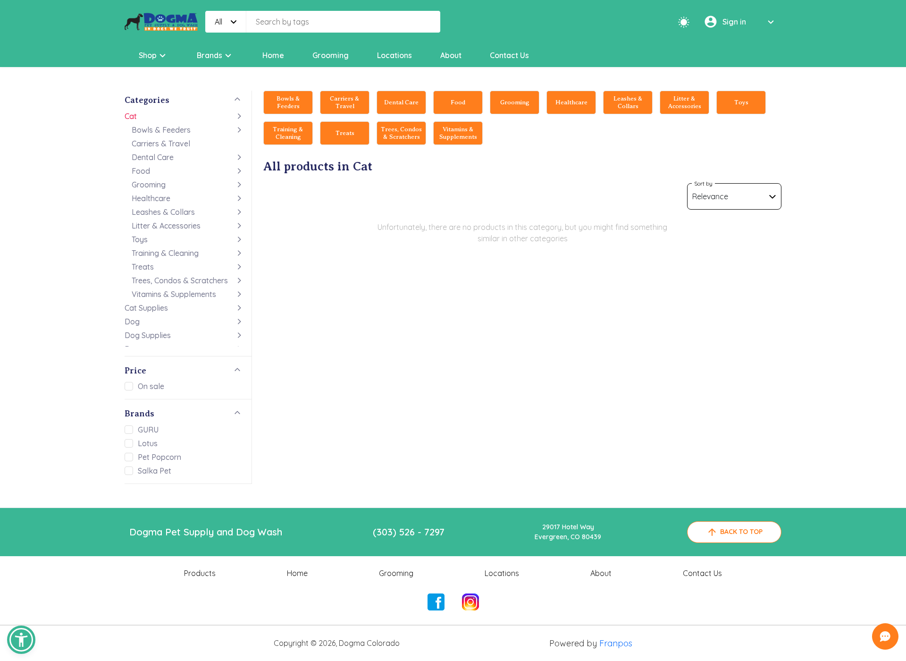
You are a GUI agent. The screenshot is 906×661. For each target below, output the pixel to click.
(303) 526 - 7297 (409, 532)
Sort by (703, 183)
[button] (21, 640)
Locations (394, 55)
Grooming (330, 55)
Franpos (615, 643)
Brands (209, 55)
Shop (148, 55)
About (450, 55)
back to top (741, 531)
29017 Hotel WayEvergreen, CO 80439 (568, 532)
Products (200, 573)
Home (273, 55)
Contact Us (509, 55)
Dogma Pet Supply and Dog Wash (205, 532)
